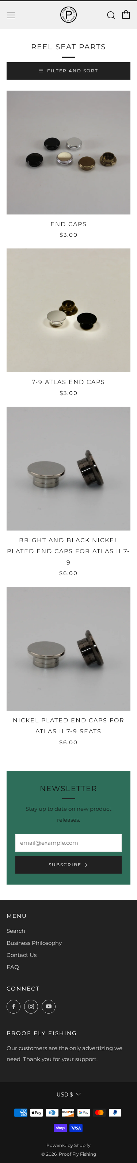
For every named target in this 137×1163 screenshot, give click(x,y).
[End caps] (68, 152)
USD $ (65, 1094)
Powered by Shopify (68, 1145)
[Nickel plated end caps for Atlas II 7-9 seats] (68, 649)
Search (16, 930)
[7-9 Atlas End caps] (68, 310)
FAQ (13, 967)
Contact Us (22, 954)
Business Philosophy (34, 942)
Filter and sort (72, 70)
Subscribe (65, 864)
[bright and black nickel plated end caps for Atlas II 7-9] (68, 469)
